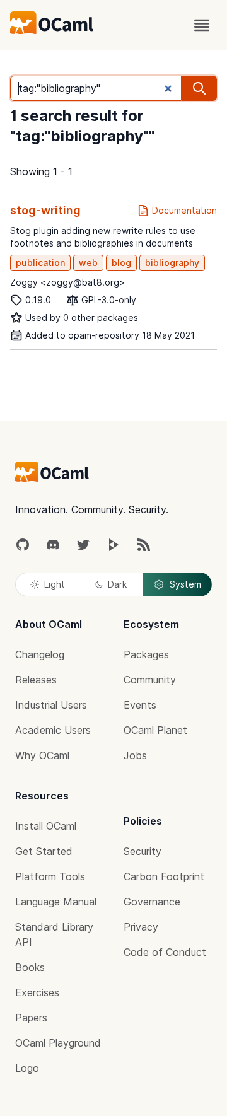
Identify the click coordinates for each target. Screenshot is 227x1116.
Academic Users (53, 730)
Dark (117, 584)
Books (30, 967)
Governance (152, 901)
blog (121, 262)
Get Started (44, 851)
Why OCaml (42, 755)
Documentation (184, 210)
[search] (199, 88)
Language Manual (55, 901)
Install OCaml (45, 826)
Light (54, 584)
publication (40, 262)
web (88, 262)
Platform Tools (50, 876)
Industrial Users (51, 705)
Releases (36, 679)
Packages (146, 654)
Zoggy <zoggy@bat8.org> (67, 282)
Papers (31, 1017)
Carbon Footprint (164, 876)
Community (150, 679)
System (185, 584)
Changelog (39, 654)
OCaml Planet (155, 730)
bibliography (172, 262)
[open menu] (202, 25)
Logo (27, 1068)
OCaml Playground (58, 1043)
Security (142, 851)
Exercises (37, 992)
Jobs (135, 755)
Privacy (141, 927)
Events (140, 705)
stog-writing (45, 210)
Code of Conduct (165, 952)
